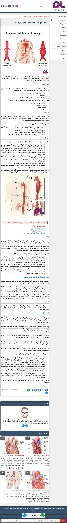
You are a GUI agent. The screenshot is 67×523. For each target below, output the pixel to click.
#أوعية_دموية (45, 386)
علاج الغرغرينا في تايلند (39, 231)
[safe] (25, 418)
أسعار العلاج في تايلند (39, 226)
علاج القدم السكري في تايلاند (37, 229)
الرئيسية (46, 16)
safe (46, 404)
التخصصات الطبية (38, 16)
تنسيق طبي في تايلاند (39, 228)
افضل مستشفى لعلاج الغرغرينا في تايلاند (34, 233)
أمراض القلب (28, 16)
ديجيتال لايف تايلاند (39, 508)
